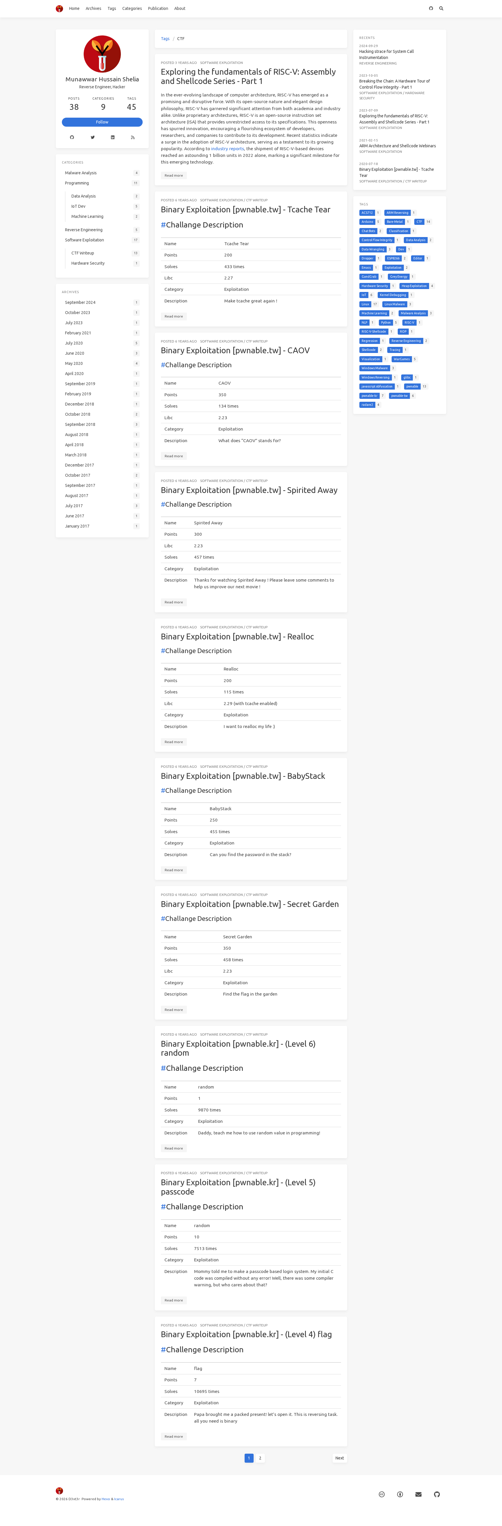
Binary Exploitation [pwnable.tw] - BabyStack (243, 775)
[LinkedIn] (113, 137)
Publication (158, 8)
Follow (102, 122)
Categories (132, 8)
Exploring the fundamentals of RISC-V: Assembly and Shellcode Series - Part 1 (248, 76)
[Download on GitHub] (431, 8)
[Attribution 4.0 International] (400, 1494)
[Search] (441, 8)
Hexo (106, 1499)
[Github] (72, 137)
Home (74, 8)
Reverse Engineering (378, 63)
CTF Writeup (257, 200)
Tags (111, 8)
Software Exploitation (221, 62)
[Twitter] (93, 137)
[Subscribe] (418, 1494)
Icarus (119, 1499)
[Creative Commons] (381, 1494)
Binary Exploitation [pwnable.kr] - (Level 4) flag (246, 1334)
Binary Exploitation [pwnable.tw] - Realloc (237, 636)
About (179, 8)
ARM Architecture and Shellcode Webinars (397, 145)
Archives (93, 8)
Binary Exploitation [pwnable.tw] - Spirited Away (249, 489)
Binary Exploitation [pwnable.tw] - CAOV (235, 350)
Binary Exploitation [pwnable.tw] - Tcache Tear (246, 209)
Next (340, 1458)
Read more (174, 175)
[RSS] (133, 137)
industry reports (227, 148)
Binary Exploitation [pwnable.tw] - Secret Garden (250, 903)
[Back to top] (362, 1514)
